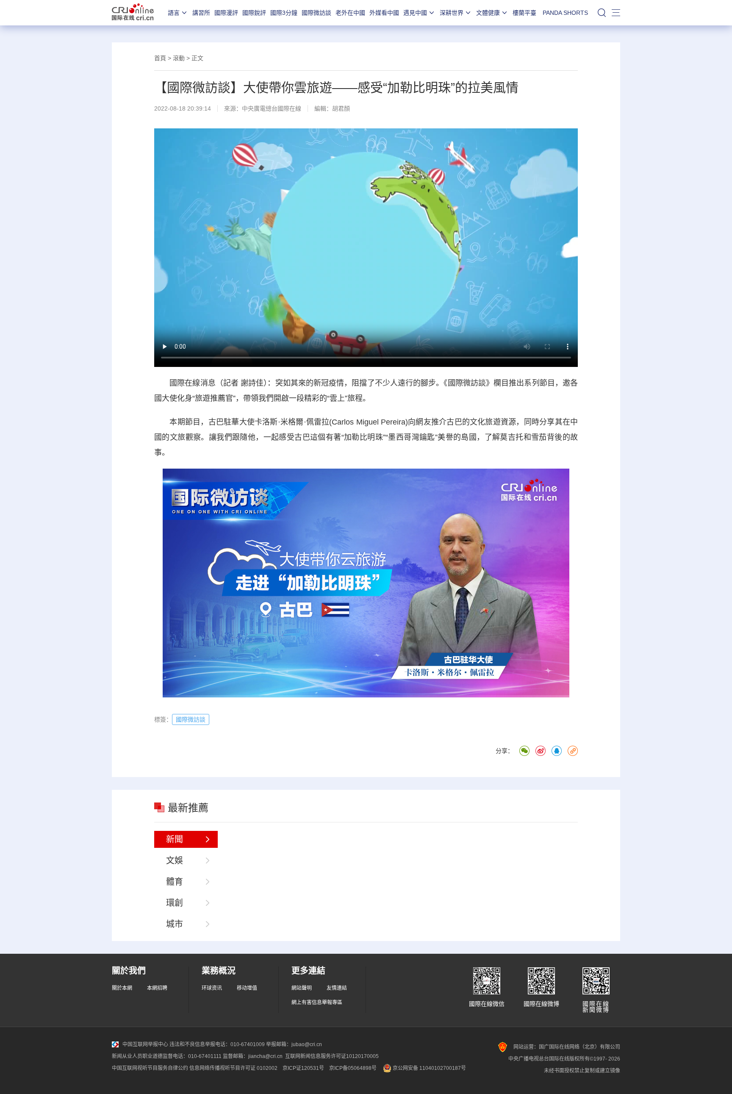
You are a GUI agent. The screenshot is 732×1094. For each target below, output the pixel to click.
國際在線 (133, 12)
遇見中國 (415, 12)
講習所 (201, 12)
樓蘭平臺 (524, 12)
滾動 (179, 58)
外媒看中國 (384, 12)
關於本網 (122, 988)
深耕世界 (451, 12)
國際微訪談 (316, 12)
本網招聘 (157, 988)
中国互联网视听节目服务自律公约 (150, 1068)
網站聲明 (301, 988)
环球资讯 (212, 988)
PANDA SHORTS (565, 12)
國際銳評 (254, 12)
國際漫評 (226, 12)
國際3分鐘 (283, 12)
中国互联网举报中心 (145, 1044)
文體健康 (488, 12)
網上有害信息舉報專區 (316, 1002)
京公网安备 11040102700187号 (428, 1068)
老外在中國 (350, 12)
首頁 (160, 58)
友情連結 (337, 988)
